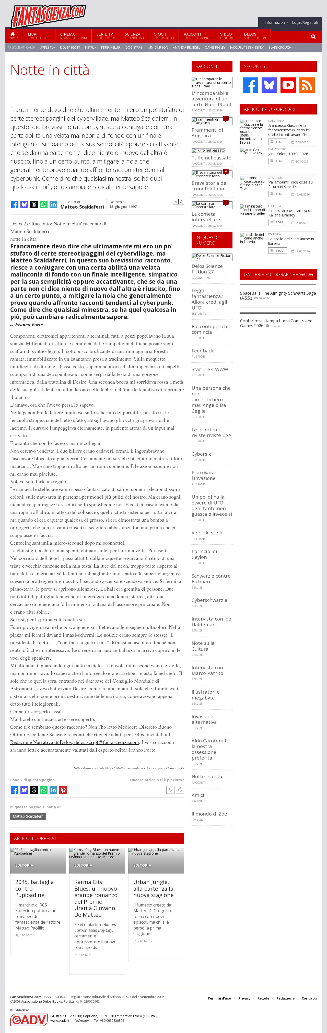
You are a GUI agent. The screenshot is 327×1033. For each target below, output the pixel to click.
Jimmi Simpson (157, 47)
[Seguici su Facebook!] (250, 85)
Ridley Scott (70, 47)
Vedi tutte (306, 274)
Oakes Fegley (215, 47)
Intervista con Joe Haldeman (211, 621)
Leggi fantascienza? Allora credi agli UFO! (209, 299)
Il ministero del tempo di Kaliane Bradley (289, 212)
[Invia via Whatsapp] (43, 204)
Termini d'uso (219, 998)
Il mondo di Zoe (209, 813)
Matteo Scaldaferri (82, 206)
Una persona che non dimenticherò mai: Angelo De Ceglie (211, 399)
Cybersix (201, 454)
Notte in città (207, 776)
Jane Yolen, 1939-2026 (288, 153)
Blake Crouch (279, 47)
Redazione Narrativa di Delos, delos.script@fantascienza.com (74, 742)
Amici (198, 795)
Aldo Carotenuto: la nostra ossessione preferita (211, 749)
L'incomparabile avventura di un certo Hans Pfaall (211, 99)
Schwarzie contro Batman (211, 578)
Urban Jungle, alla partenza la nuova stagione (153, 888)
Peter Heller (111, 47)
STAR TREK (275, 177)
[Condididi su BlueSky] (24, 204)
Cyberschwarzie (209, 600)
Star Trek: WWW (210, 369)
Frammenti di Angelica (207, 133)
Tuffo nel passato (211, 157)
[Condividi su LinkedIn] (53, 204)
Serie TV (106, 35)
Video (227, 35)
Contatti (309, 998)
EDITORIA (24, 865)
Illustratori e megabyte (206, 694)
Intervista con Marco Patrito (207, 670)
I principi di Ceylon (204, 554)
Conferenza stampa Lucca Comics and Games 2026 (276, 323)
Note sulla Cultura (203, 646)
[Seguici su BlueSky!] (269, 85)
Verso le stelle (208, 532)
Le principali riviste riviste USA (211, 432)
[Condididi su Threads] (34, 204)
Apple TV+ (47, 47)
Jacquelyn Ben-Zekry (247, 47)
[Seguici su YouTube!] (288, 85)
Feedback (203, 350)
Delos (255, 35)
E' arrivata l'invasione (204, 475)
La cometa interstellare (206, 217)
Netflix (90, 47)
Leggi (280, 142)
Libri (39, 35)
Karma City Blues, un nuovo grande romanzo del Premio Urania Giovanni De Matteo (96, 898)
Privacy (244, 998)
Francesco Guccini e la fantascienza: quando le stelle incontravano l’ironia (290, 130)
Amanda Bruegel (186, 47)
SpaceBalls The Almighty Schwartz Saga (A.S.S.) (278, 295)
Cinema (73, 35)
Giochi (164, 35)
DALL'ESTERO (277, 149)
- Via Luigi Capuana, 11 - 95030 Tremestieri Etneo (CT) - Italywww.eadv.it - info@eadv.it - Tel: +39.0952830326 (103, 1018)
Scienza (134, 35)
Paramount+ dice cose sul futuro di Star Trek (290, 184)
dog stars (133, 47)
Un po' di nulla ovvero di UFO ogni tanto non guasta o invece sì (212, 505)
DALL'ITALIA (276, 120)
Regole (263, 998)
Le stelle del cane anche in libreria (291, 241)
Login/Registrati (305, 22)
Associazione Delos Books (41, 1001)
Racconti (197, 35)
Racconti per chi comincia (210, 329)
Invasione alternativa (204, 719)
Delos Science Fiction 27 (207, 269)
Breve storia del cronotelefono (210, 186)
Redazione (285, 998)
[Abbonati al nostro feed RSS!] (307, 85)
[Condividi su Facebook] (14, 204)
